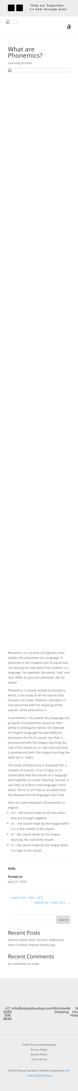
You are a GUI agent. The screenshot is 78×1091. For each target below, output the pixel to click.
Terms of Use (39, 1059)
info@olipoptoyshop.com (32, 1008)
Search (63, 920)
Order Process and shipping (39, 1045)
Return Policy (39, 1054)
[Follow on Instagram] (19, 8)
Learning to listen (20, 63)
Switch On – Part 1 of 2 (26, 898)
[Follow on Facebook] (11, 8)
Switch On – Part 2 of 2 (52, 902)
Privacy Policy (39, 1050)
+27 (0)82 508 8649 (7, 1013)
